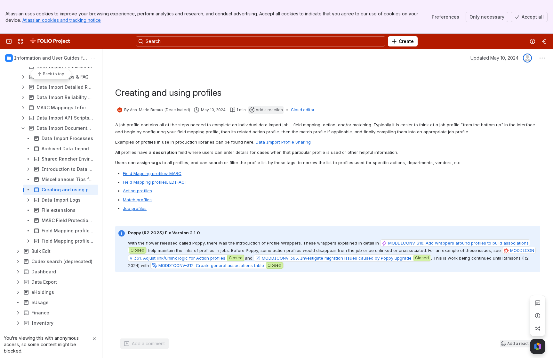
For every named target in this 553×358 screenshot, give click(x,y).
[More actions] (93, 58)
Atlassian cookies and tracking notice (61, 20)
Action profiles (137, 190)
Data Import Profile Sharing (283, 142)
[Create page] (538, 328)
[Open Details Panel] (538, 316)
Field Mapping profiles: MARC (152, 173)
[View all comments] (538, 303)
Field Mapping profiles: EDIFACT (155, 182)
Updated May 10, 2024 (494, 58)
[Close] (94, 339)
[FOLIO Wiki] (49, 41)
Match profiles (137, 199)
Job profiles (135, 208)
